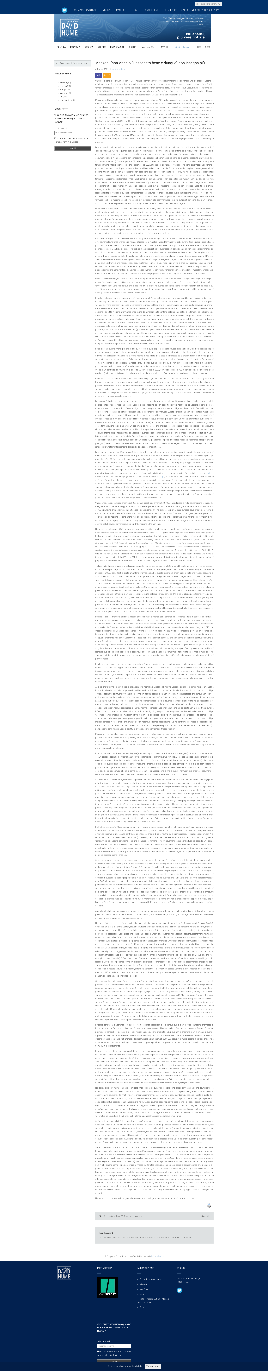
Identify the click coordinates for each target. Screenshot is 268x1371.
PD (61, 97)
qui (163, 477)
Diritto (98, 75)
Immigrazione (66, 100)
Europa (63, 89)
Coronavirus (109, 1216)
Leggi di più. (137, 1366)
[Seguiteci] (64, 10)
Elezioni (63, 86)
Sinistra (63, 83)
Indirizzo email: (60, 128)
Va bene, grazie (152, 1366)
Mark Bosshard (118, 69)
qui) (208, 473)
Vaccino (138, 1216)
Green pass (129, 1216)
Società (106, 75)
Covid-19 (119, 1216)
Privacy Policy (157, 1256)
